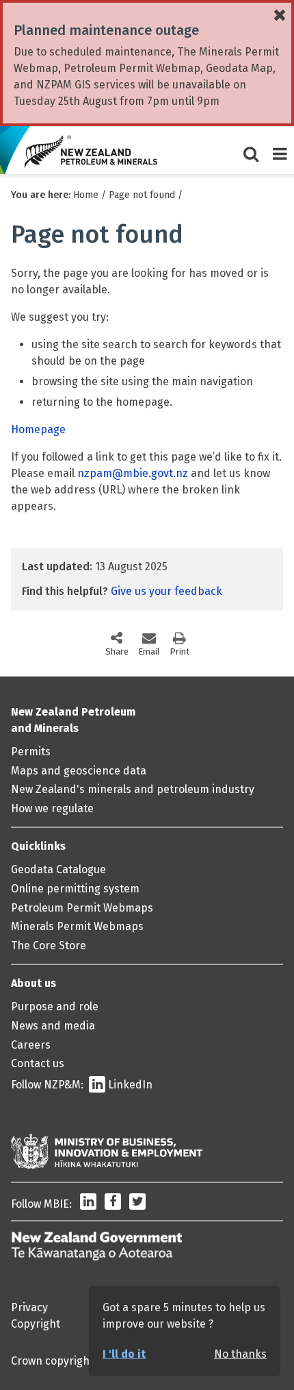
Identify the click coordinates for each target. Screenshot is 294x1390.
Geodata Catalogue (58, 869)
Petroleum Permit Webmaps (82, 907)
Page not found (142, 195)
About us (33, 983)
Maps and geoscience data (78, 770)
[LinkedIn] (88, 1203)
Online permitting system (75, 888)
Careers (31, 1044)
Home (85, 195)
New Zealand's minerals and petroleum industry (132, 789)
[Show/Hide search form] (251, 150)
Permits (31, 751)
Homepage (38, 429)
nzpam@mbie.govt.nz (132, 473)
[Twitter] (137, 1203)
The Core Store (48, 945)
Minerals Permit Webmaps (77, 926)
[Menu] (279, 150)
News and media (53, 1025)
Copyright (35, 1323)
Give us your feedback (166, 591)
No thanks (240, 1354)
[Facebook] (113, 1203)
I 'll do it (124, 1354)
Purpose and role (54, 1006)
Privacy (29, 1307)
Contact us (37, 1063)
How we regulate (52, 808)
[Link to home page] (91, 151)
